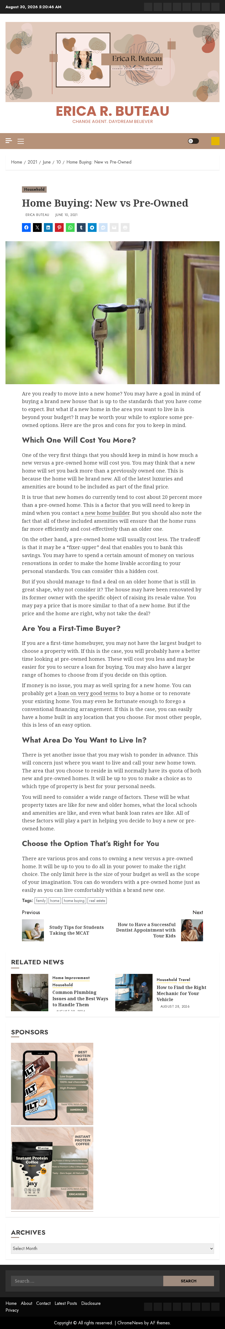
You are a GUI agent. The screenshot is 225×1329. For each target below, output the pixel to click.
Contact (43, 1303)
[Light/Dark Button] (193, 141)
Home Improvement (71, 977)
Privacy (12, 1310)
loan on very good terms (87, 693)
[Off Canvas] (8, 140)
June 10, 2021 (66, 215)
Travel (184, 979)
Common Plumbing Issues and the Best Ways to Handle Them (80, 998)
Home (11, 1303)
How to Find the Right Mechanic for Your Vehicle (181, 993)
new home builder (107, 513)
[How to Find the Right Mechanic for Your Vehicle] (134, 992)
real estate (97, 900)
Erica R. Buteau (113, 111)
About (26, 1303)
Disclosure (91, 1303)
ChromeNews (130, 1323)
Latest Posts (66, 1303)
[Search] (205, 141)
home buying (74, 900)
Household (34, 189)
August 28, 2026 (175, 1007)
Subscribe (215, 141)
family (41, 900)
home (54, 900)
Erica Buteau (37, 215)
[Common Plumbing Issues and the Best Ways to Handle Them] (29, 992)
